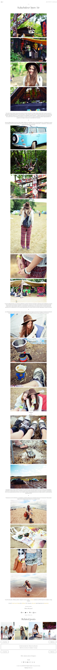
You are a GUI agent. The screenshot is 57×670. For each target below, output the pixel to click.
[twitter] (29, 662)
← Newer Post (4, 642)
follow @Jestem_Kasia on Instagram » (28, 656)
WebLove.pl (30, 667)
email (35, 612)
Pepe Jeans (34, 603)
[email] (32, 662)
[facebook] (21, 662)
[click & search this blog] (34, 662)
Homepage (35, 647)
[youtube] (27, 662)
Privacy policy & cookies (36, 665)
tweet (27, 612)
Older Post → (52, 642)
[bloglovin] (23, 662)
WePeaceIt (24, 603)
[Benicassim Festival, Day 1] (49, 639)
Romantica (32, 599)
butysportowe (46, 603)
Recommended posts (25, 647)
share (23, 612)
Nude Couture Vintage (15, 603)
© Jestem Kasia (19, 665)
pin (31, 612)
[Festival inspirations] (7, 639)
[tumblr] (30, 662)
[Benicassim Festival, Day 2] (35, 639)
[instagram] (25, 662)
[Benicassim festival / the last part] (21, 639)
